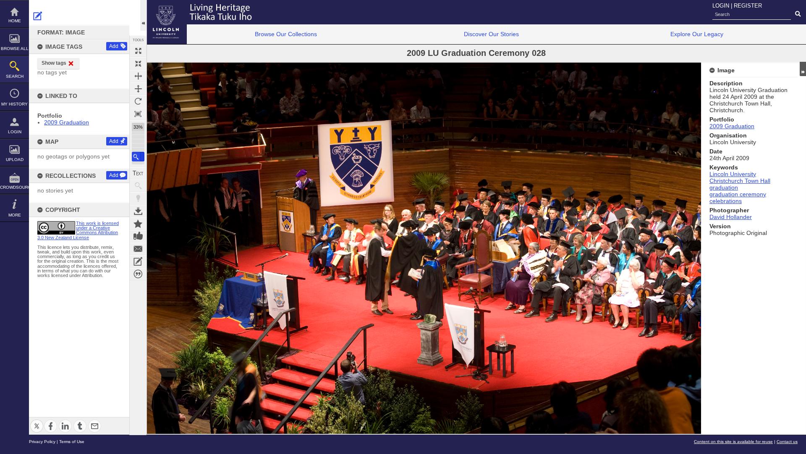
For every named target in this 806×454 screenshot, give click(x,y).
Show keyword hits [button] (138, 185)
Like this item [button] (138, 236)
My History (14, 104)
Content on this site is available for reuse (733, 441)
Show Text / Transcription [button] (138, 173)
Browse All (15, 48)
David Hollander (730, 217)
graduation (723, 187)
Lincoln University (732, 174)
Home (14, 20)
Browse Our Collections (286, 34)
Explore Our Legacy (696, 34)
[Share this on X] (36, 421)
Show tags (54, 63)
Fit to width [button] (138, 76)
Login (14, 131)
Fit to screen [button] (138, 63)
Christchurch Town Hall (739, 180)
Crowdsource (14, 187)
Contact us (787, 441)
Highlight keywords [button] (138, 198)
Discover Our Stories (491, 34)
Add (113, 46)
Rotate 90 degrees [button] (138, 101)
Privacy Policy (42, 441)
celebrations (725, 201)
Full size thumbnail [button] (138, 51)
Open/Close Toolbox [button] (143, 15)
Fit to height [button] (138, 88)
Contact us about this (138, 249)
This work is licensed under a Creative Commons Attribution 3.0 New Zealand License (78, 230)
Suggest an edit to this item (37, 16)
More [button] (14, 215)
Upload (15, 159)
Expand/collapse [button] (803, 69)
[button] (138, 156)
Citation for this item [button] (138, 274)
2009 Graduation (66, 122)
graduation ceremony (737, 194)
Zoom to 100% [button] (138, 114)
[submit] (798, 14)
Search (15, 76)
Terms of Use (71, 441)
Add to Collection (138, 223)
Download (138, 211)
